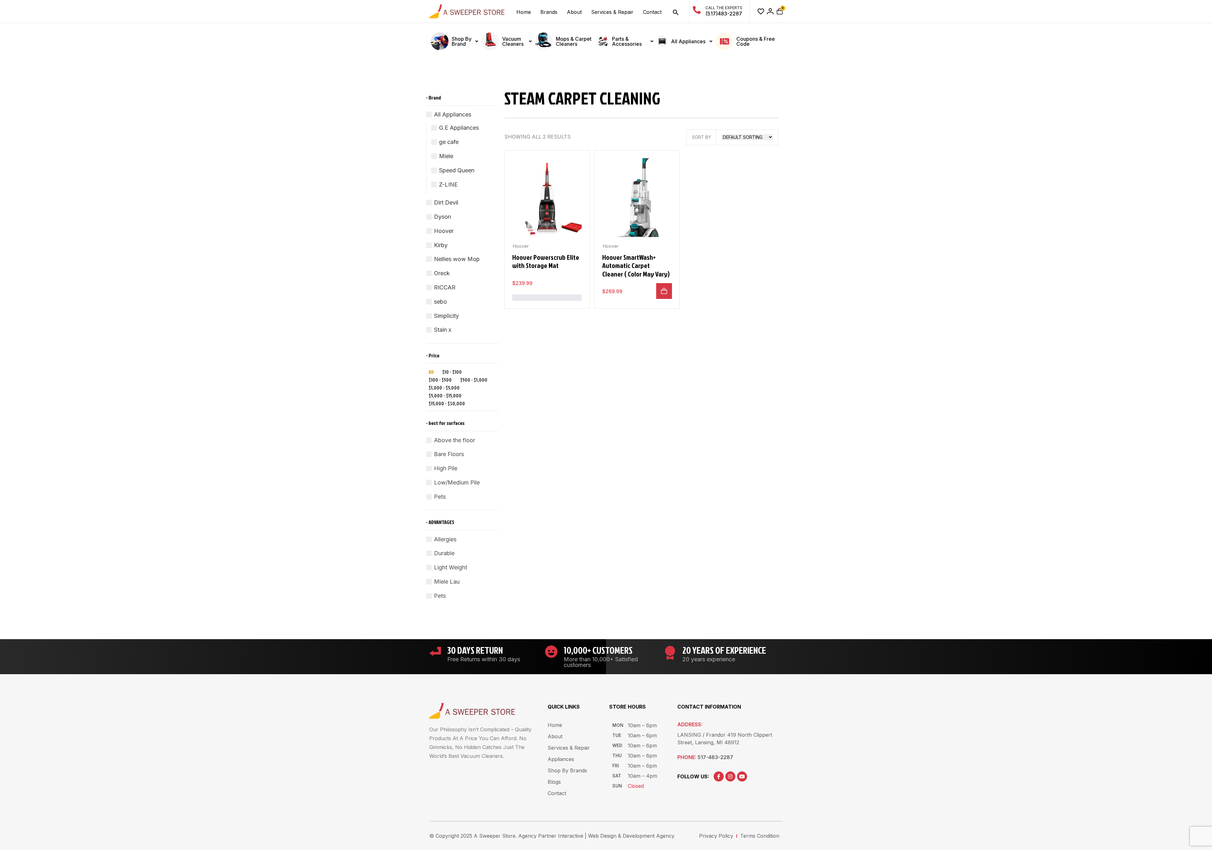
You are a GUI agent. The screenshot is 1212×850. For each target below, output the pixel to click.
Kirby (441, 245)
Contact (652, 12)
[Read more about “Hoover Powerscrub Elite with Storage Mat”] (547, 297)
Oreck (442, 273)
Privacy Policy (716, 836)
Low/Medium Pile (457, 482)
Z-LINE (448, 184)
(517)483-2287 (723, 13)
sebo (440, 301)
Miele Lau (447, 581)
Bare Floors (449, 454)
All (431, 371)
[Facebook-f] (719, 776)
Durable (444, 553)
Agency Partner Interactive (550, 836)
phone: (705, 757)
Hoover (444, 231)
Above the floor (454, 440)
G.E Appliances (459, 127)
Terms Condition (759, 836)
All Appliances (452, 114)
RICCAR (444, 287)
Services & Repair (612, 12)
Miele (446, 156)
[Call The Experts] (697, 10)
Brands (548, 12)
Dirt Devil (446, 202)
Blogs (554, 782)
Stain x (442, 329)
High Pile (445, 468)
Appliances (561, 759)
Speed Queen (456, 170)
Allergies (445, 539)
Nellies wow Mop (457, 259)
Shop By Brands (567, 770)
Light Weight (450, 567)
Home (523, 12)
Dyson (442, 216)
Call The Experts (723, 7)
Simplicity (446, 315)
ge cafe (449, 142)
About (574, 12)
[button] (675, 12)
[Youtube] (742, 776)
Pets (440, 496)
